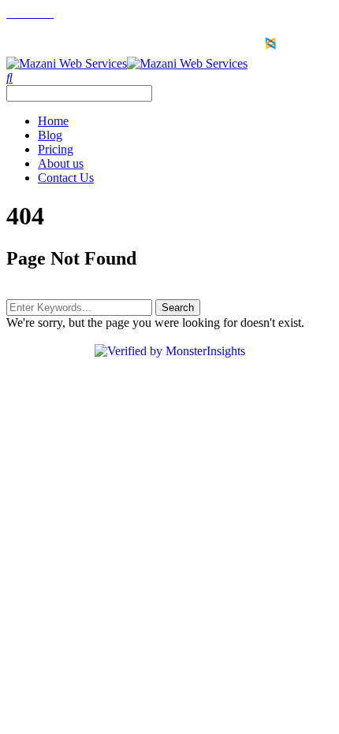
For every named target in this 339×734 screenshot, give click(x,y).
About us (61, 163)
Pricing (55, 149)
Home (53, 121)
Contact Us (66, 177)
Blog (50, 135)
